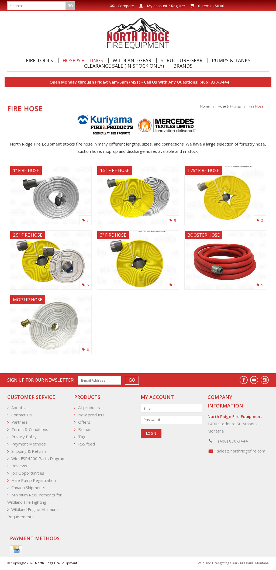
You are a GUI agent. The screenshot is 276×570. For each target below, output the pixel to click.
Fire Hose (256, 106)
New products (91, 414)
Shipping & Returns (29, 451)
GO (70, 5)
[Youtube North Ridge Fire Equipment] (254, 380)
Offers (84, 422)
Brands (182, 65)
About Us (20, 407)
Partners (19, 422)
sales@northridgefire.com (241, 451)
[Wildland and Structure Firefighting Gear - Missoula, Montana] (138, 33)
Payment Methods (28, 444)
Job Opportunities (27, 473)
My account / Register (165, 6)
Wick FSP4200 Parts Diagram (38, 458)
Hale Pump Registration (33, 480)
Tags (83, 436)
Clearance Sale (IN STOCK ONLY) (124, 65)
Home (205, 106)
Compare (125, 6)
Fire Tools (39, 60)
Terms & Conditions (29, 429)
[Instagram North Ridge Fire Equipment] (265, 380)
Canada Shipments (28, 487)
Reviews (19, 465)
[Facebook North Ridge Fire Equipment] (244, 380)
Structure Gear (181, 60)
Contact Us (21, 414)
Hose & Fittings (83, 60)
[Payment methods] (16, 549)
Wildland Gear (132, 60)
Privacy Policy (24, 436)
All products (89, 407)
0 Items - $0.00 (210, 6)
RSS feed (86, 444)
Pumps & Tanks (231, 60)
